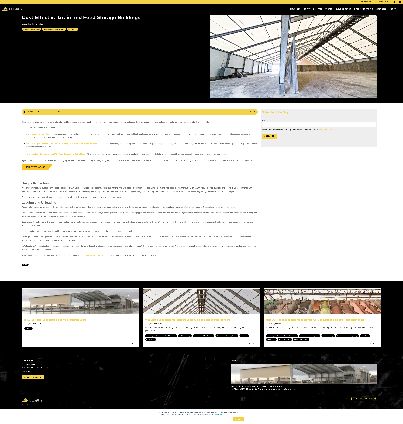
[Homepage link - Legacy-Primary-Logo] (32, 401)
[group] (140, 112)
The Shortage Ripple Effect (38, 134)
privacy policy (325, 129)
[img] (250, 112)
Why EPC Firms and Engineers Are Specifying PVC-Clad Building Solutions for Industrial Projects (315, 319)
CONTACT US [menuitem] (366, 2)
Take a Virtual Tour (35, 167)
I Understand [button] (238, 419)
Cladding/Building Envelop (203, 336)
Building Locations (363, 9)
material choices (285, 339)
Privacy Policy (218, 414)
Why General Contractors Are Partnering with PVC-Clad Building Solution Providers (187, 319)
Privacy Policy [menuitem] (26, 405)
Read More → (132, 344)
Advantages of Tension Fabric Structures (161, 336)
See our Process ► (33, 377)
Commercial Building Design (227, 336)
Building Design (185, 336)
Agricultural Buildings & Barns (54, 29)
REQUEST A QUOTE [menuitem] (383, 2)
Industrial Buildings (301, 339)
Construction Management (309, 336)
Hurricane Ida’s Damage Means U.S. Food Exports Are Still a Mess (55, 154)
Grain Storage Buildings (31, 29)
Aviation (28, 329)
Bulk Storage (72, 29)
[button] (25, 112)
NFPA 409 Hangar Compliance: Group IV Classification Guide (55, 319)
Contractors (150, 339)
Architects (244, 336)
